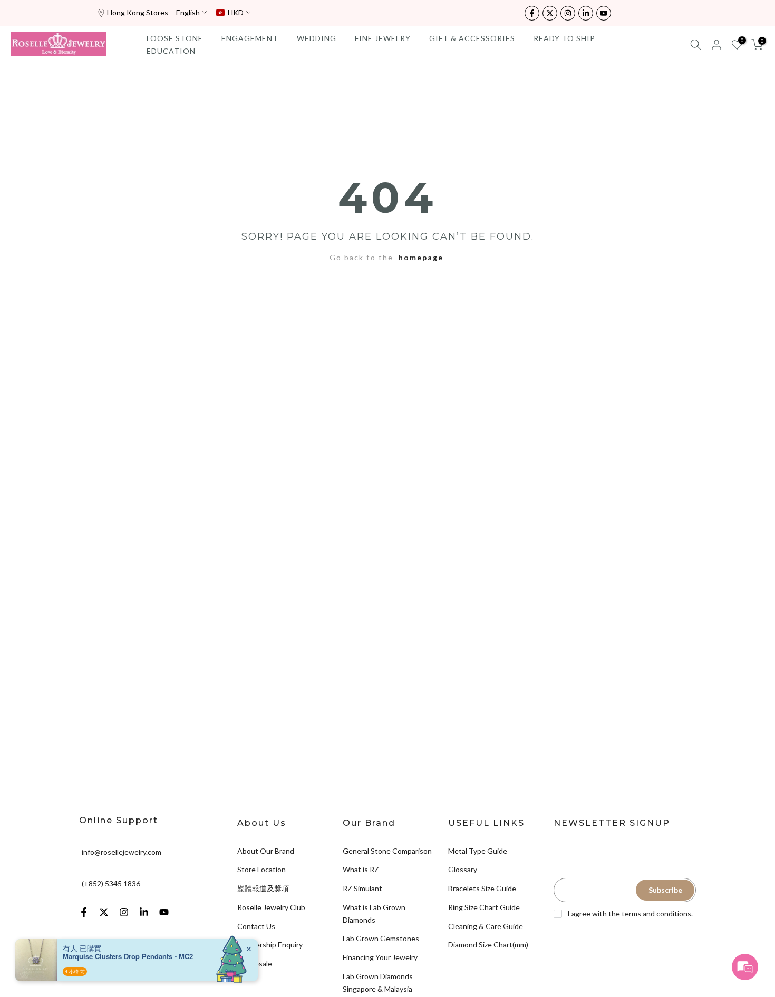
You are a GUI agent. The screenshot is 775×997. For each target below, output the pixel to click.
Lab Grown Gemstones (381, 938)
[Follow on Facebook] (532, 13)
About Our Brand (265, 850)
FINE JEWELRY (383, 38)
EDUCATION (171, 50)
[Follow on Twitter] (549, 13)
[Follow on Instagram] (567, 13)
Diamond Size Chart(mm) (488, 944)
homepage (421, 257)
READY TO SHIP (564, 38)
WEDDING (316, 38)
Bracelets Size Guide (482, 888)
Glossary (462, 869)
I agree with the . (630, 913)
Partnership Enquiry (270, 944)
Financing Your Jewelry (380, 957)
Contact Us (256, 926)
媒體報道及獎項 (263, 888)
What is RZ (361, 869)
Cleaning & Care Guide (485, 926)
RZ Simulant (362, 888)
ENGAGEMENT (249, 38)
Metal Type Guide (477, 850)
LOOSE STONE (175, 38)
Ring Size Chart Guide (484, 907)
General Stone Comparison (387, 850)
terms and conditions (656, 913)
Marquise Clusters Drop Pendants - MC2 (128, 956)
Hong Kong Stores (137, 12)
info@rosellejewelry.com (121, 851)
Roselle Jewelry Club (271, 907)
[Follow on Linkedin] (585, 13)
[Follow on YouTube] (603, 13)
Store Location (261, 869)
